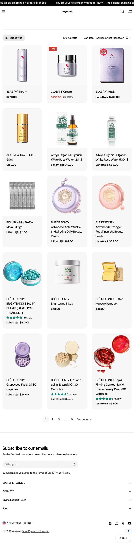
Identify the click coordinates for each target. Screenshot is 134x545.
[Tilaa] (74, 464)
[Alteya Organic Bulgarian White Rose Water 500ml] (112, 128)
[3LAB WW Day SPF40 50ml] (22, 128)
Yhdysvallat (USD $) (19, 523)
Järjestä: (89, 38)
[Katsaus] (37, 52)
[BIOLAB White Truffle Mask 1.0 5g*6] (22, 196)
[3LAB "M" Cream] (67, 65)
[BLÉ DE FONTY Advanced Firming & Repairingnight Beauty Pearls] (112, 196)
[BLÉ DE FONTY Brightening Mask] (67, 272)
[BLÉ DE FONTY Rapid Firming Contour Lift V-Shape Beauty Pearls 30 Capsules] (112, 353)
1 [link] (45, 419)
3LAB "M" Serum (16, 92)
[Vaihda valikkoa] (3, 11)
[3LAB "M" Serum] (22, 65)
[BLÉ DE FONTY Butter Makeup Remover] (112, 272)
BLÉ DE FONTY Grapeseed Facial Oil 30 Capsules (21, 384)
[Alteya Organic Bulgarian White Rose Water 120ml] (67, 128)
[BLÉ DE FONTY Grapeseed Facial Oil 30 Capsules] (22, 353)
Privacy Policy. (62, 472)
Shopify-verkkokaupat (35, 531)
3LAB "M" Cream (61, 92)
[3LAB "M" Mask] (112, 65)
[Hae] (122, 11)
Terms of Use (44, 472)
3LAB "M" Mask (105, 92)
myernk (67, 11)
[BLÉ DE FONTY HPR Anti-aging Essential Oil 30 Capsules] (67, 353)
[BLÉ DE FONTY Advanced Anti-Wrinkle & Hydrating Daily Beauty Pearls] (67, 196)
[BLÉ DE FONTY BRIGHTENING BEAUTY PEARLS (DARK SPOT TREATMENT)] (22, 272)
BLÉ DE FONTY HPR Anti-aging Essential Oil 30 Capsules (67, 384)
